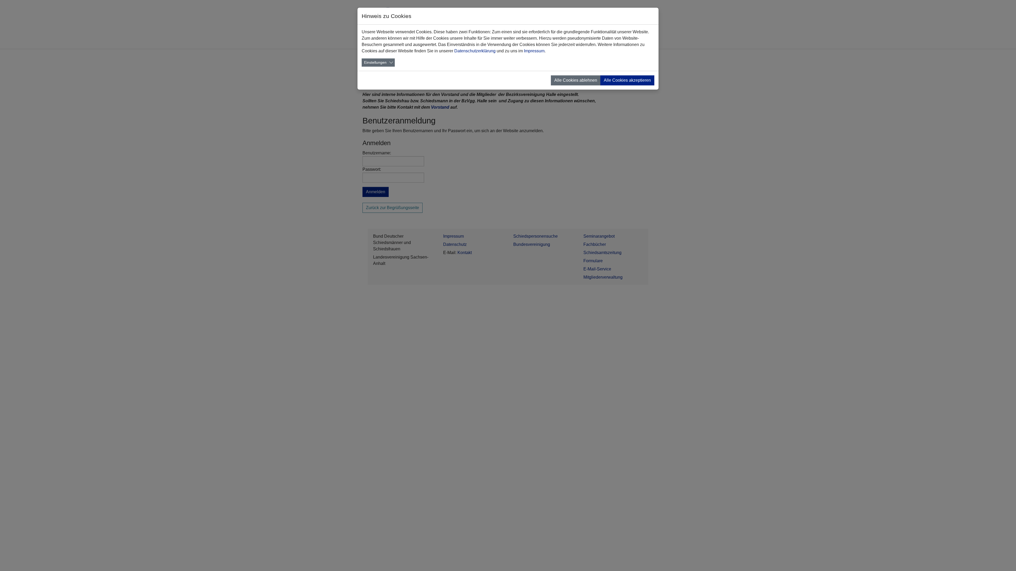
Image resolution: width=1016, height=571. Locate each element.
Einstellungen (375, 62)
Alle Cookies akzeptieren (627, 80)
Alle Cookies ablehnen (575, 80)
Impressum (534, 51)
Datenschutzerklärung (475, 51)
